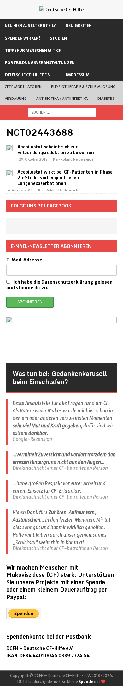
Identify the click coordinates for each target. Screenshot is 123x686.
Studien (58, 38)
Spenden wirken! (22, 38)
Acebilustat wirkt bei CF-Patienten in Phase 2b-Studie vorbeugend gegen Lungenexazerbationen (65, 177)
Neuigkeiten (79, 25)
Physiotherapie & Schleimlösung (83, 86)
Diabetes (105, 98)
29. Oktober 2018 (33, 159)
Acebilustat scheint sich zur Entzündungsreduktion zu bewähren (55, 149)
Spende (86, 681)
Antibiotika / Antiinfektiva (62, 98)
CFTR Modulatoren (23, 86)
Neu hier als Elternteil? (30, 25)
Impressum (78, 74)
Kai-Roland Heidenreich (73, 159)
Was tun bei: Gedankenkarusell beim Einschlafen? (60, 377)
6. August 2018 (20, 190)
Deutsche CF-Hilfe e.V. (28, 74)
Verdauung (16, 98)
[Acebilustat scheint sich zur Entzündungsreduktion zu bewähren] (9, 147)
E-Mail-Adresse (24, 260)
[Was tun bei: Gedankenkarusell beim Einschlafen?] (61, 340)
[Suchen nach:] (62, 112)
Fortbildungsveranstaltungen (40, 62)
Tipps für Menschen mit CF (33, 50)
